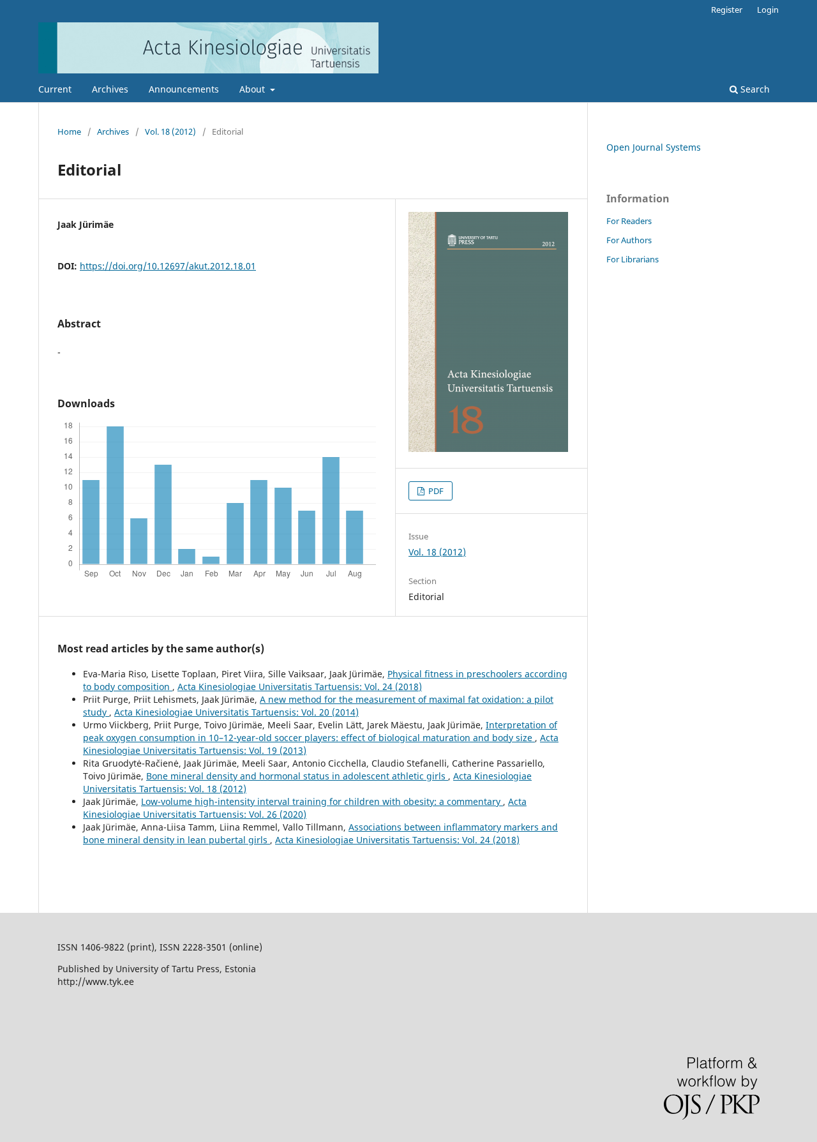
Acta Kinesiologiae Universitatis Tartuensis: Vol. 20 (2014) (236, 712)
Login (768, 9)
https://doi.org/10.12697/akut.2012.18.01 (168, 266)
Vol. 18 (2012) (170, 131)
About (253, 89)
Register (726, 9)
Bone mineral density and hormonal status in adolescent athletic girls (297, 776)
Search (754, 89)
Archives (110, 89)
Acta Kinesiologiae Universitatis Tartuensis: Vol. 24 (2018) (299, 686)
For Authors (629, 240)
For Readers (629, 221)
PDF (435, 491)
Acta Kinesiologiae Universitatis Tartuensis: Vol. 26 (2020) (305, 807)
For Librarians (632, 259)
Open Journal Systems (653, 147)
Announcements (184, 89)
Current (54, 89)
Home (69, 131)
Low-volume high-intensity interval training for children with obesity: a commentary (322, 801)
